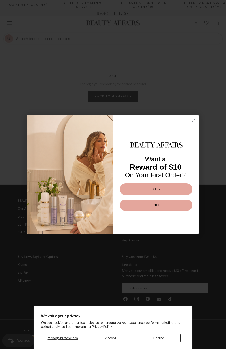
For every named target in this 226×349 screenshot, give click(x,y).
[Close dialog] (193, 121)
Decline (158, 338)
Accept (110, 338)
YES (156, 189)
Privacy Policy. (102, 326)
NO (156, 205)
